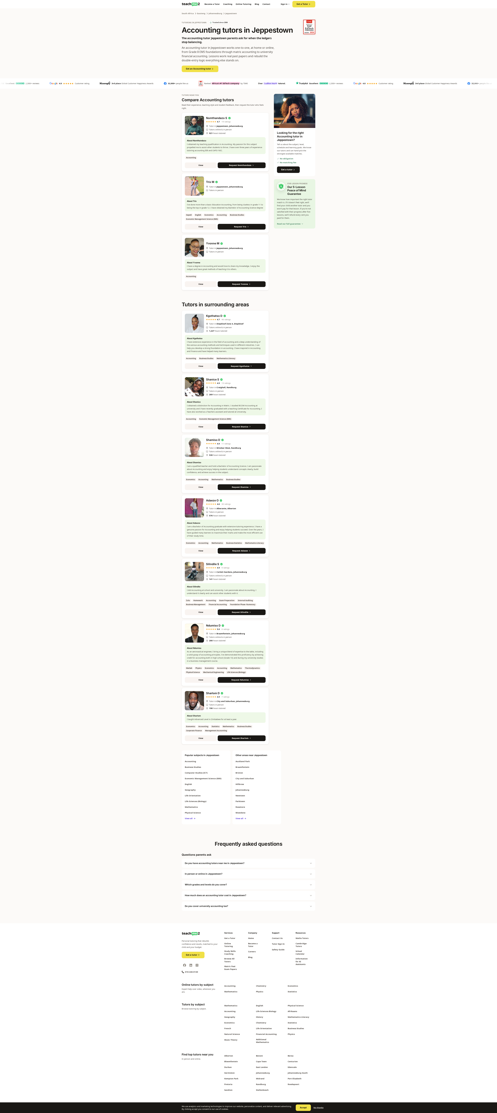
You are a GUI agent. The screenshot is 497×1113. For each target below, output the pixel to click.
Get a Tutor (302, 4)
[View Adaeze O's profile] (194, 507)
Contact (266, 4)
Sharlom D (213, 693)
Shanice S (212, 379)
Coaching (227, 4)
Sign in (284, 4)
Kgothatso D (214, 315)
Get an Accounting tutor (198, 68)
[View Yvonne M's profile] (194, 247)
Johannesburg (215, 13)
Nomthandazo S (216, 118)
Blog (257, 4)
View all (190, 818)
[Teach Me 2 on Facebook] (184, 965)
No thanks (318, 1107)
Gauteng (201, 13)
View (200, 165)
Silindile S (212, 564)
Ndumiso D (213, 625)
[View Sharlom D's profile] (194, 700)
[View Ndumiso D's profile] (194, 633)
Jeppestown (231, 13)
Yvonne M (212, 243)
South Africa (188, 13)
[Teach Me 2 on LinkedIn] (191, 965)
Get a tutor (287, 169)
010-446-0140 (191, 972)
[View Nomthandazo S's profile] (194, 125)
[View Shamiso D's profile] (194, 447)
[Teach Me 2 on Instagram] (197, 965)
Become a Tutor (212, 4)
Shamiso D (213, 440)
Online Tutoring (243, 4)
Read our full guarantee (289, 223)
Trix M (210, 182)
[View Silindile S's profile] (194, 571)
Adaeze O (212, 500)
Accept (303, 1107)
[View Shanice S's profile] (194, 386)
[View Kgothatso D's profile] (194, 323)
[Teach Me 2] (191, 4)
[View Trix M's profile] (194, 186)
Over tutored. (226, 83)
